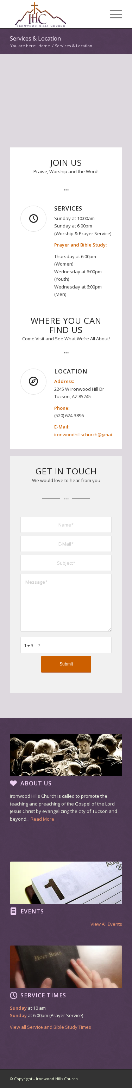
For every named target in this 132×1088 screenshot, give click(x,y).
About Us (36, 783)
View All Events (106, 924)
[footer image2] (66, 883)
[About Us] (13, 783)
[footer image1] (66, 755)
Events (32, 911)
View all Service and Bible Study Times (50, 1027)
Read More (42, 819)
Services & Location (35, 38)
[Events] (13, 911)
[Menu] (112, 14)
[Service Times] (13, 995)
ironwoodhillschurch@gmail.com (88, 434)
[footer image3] (66, 967)
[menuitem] (112, 14)
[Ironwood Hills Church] (55, 14)
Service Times (43, 995)
